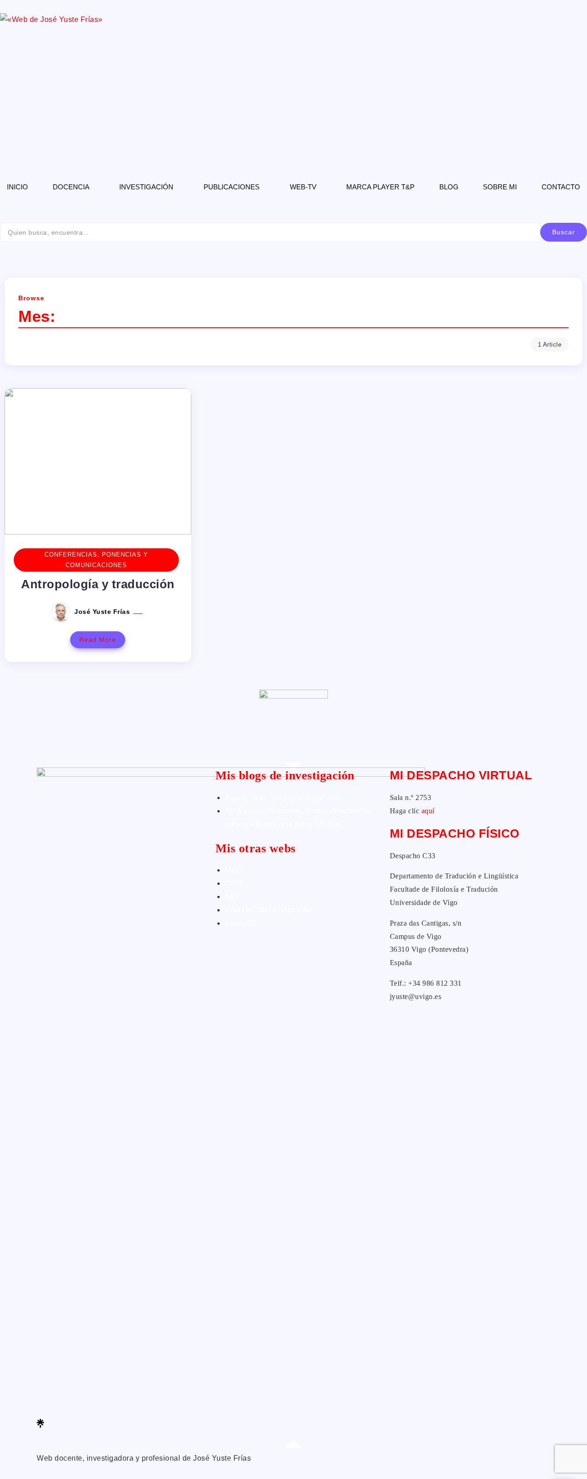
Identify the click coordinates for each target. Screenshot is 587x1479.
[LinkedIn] (119, 1396)
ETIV (234, 883)
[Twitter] (119, 1383)
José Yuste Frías (103, 611)
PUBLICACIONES (232, 187)
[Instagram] (119, 1410)
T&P (232, 896)
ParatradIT (241, 923)
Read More (97, 639)
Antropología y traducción (98, 584)
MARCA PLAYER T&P (380, 187)
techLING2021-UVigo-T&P (269, 910)
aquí (428, 811)
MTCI (234, 870)
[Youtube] (119, 1436)
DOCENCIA (71, 187)
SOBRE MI (500, 187)
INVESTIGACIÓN (146, 187)
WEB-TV (303, 187)
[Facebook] (119, 1370)
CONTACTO (561, 187)
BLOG (449, 187)
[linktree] (119, 1423)
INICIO (17, 187)
